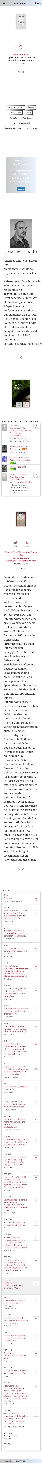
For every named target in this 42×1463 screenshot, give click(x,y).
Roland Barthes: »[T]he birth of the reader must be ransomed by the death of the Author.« (15, 992)
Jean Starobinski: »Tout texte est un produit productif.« (15, 1372)
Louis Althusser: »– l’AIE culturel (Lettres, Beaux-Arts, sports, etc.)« (15, 951)
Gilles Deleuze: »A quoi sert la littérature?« (16, 1088)
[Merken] (19, 72)
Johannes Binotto (21, 54)
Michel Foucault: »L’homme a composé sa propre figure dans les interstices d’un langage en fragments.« (16, 1161)
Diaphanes (21, 3)
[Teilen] (23, 72)
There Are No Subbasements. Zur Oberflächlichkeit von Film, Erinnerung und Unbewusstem (21, 430)
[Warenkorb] (40, 3)
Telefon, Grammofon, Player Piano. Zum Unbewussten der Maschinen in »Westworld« (21, 478)
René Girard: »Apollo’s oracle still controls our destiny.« (15, 1224)
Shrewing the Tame (18, 467)
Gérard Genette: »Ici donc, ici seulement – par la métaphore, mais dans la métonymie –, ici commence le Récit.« (16, 1205)
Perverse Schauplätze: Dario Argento (19, 448)
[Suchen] (4, 3)
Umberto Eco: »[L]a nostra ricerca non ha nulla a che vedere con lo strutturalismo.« (14, 1123)
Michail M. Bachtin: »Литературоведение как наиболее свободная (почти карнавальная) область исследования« (16, 971)
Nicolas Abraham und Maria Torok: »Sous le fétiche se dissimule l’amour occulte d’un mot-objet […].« (15, 914)
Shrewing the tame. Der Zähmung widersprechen (20, 459)
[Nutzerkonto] (35, 3)
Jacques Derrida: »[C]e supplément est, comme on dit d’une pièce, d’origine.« (15, 1104)
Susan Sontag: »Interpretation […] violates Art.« (15, 1355)
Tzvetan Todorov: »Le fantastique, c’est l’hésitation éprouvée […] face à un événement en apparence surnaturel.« (16, 1418)
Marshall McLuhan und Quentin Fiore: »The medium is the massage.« (16, 1320)
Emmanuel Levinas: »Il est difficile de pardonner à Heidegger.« (14, 1303)
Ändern (21, 189)
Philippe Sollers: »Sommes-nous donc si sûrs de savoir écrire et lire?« (15, 1338)
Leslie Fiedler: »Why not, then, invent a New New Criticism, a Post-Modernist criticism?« (16, 1142)
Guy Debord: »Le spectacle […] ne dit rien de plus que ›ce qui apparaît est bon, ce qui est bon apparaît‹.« (16, 1070)
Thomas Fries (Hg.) (13, 552)
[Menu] (1, 3)
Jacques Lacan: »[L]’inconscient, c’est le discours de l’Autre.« (13, 1285)
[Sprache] (38, 3)
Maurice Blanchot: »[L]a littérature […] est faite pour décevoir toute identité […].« (15, 1029)
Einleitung (8, 898)
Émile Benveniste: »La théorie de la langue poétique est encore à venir (16, 1011)
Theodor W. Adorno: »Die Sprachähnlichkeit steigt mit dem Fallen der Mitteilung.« (15, 933)
